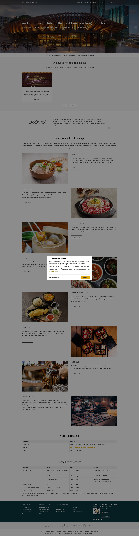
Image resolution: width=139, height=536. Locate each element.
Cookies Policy (53, 271)
